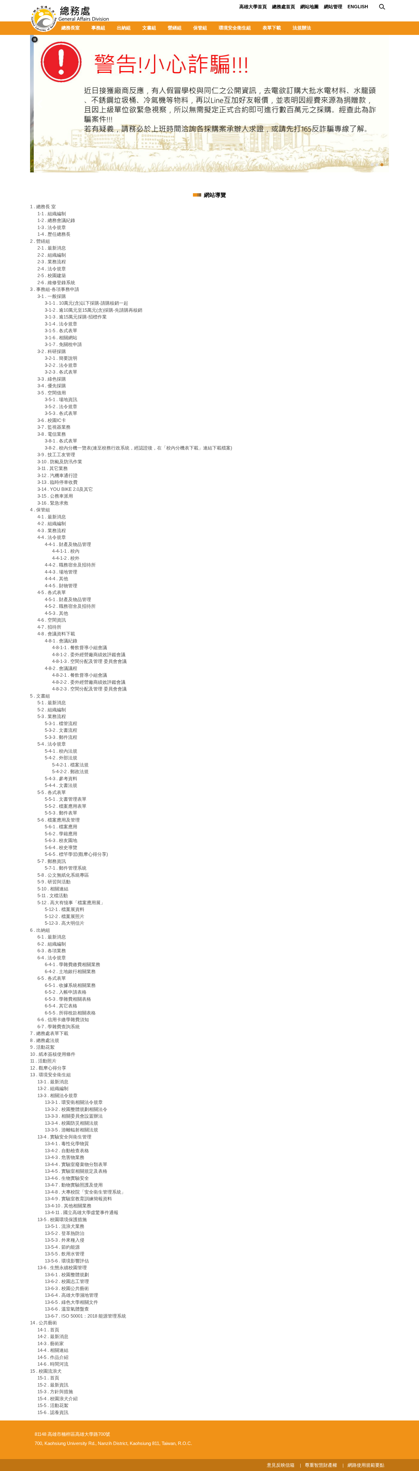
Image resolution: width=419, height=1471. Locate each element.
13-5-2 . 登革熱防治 (64, 1233)
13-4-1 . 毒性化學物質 (67, 1143)
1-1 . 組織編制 (51, 213)
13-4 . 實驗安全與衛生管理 (64, 1136)
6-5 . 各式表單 (51, 978)
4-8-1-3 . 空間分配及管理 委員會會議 (89, 661)
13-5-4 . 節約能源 (62, 1247)
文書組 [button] (149, 27)
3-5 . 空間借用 (51, 392)
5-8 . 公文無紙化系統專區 (63, 875)
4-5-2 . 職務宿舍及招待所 (70, 606)
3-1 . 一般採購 (51, 296)
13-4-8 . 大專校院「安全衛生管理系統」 (85, 1191)
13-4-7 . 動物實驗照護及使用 (74, 1184)
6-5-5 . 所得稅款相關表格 (70, 1012)
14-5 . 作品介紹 (52, 1357)
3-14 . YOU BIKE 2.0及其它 (65, 489)
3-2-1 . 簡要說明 (61, 358)
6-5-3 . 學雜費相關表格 (68, 999)
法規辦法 (302, 27)
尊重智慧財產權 (321, 1465)
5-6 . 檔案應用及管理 (58, 819)
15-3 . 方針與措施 (55, 1391)
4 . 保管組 (40, 509)
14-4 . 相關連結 (52, 1350)
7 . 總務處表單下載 (49, 1033)
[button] (35, 39)
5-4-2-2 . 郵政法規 (70, 771)
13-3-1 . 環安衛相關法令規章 (74, 1102)
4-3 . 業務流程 (51, 530)
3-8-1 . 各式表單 (61, 440)
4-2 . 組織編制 (51, 523)
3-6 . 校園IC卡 (51, 420)
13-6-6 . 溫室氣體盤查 (67, 1308)
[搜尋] (383, 7)
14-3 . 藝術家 (50, 1343)
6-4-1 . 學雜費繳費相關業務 (72, 964)
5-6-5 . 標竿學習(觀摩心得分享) (76, 854)
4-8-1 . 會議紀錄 (61, 640)
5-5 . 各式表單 (51, 792)
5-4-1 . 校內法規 (61, 751)
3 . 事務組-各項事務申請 (54, 289)
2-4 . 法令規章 (51, 268)
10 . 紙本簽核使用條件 (52, 1054)
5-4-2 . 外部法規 (61, 757)
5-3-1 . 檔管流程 (61, 723)
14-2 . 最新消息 (52, 1336)
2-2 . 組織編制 (51, 255)
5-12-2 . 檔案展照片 (64, 916)
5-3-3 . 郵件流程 (61, 737)
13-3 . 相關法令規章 (57, 1095)
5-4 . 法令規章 (51, 744)
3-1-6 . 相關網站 (61, 337)
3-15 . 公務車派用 (55, 495)
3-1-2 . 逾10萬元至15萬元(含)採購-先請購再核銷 (93, 310)
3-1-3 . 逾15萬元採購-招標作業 (76, 316)
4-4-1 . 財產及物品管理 (68, 544)
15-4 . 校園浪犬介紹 (57, 1398)
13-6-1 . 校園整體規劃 (67, 1274)
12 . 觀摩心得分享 (48, 1067)
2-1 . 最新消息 (51, 247)
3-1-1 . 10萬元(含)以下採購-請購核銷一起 (86, 303)
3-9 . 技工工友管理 (56, 454)
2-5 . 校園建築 (51, 275)
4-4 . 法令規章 (51, 537)
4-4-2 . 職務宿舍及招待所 (70, 564)
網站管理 (333, 6)
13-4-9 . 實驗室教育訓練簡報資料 (78, 1198)
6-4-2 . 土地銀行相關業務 (70, 971)
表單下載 (272, 27)
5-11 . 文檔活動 (52, 895)
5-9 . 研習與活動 (54, 881)
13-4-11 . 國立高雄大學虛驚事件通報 (81, 1212)
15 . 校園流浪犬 (46, 1371)
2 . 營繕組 (40, 241)
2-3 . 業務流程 (51, 261)
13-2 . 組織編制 (52, 1088)
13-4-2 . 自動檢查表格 (67, 1150)
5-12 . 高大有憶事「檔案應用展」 (71, 902)
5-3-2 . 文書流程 (61, 730)
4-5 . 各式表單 (51, 592)
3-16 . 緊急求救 (52, 503)
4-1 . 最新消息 (51, 516)
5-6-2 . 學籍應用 (61, 833)
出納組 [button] (124, 27)
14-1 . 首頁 (48, 1329)
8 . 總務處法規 (44, 1040)
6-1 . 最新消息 (51, 936)
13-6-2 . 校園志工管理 (67, 1281)
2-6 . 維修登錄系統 (56, 282)
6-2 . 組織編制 (51, 943)
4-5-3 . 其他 (56, 613)
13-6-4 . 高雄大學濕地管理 (71, 1295)
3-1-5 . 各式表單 (61, 330)
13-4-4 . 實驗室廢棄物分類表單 (76, 1164)
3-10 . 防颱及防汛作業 (59, 461)
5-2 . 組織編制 (51, 709)
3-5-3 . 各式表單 (61, 413)
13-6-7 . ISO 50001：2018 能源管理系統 (85, 1316)
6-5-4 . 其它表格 (61, 1005)
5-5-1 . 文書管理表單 (65, 799)
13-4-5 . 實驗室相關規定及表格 (76, 1171)
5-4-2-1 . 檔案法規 (70, 764)
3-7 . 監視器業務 (54, 427)
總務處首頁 (283, 6)
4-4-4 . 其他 (56, 578)
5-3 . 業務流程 (51, 716)
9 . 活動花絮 (42, 1047)
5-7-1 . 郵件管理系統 (65, 868)
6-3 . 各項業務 (51, 950)
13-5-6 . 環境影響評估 (67, 1260)
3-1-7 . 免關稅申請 (63, 344)
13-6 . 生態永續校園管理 (62, 1267)
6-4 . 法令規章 (51, 957)
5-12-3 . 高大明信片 (64, 923)
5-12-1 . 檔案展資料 (64, 909)
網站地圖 (309, 6)
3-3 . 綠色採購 (51, 379)
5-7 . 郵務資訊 (51, 861)
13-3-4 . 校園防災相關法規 (71, 1123)
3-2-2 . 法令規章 (61, 365)
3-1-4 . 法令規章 (61, 323)
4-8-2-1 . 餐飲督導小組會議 (79, 675)
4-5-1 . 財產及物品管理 (68, 599)
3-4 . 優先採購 (51, 385)
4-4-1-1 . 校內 (65, 551)
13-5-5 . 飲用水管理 (64, 1253)
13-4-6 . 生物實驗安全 (67, 1178)
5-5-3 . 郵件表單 (61, 812)
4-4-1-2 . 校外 (65, 558)
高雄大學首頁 (253, 6)
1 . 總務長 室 (43, 206)
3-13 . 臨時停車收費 (57, 482)
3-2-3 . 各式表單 (61, 371)
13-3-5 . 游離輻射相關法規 (71, 1129)
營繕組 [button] (175, 27)
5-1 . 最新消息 (51, 702)
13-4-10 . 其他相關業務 (68, 1205)
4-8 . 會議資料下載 (56, 633)
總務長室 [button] (70, 27)
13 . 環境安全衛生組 (50, 1074)
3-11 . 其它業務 (52, 468)
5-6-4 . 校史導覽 (61, 847)
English (358, 6)
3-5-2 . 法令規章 (61, 406)
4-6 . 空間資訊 (51, 620)
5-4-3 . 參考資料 (61, 778)
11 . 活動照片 (43, 1060)
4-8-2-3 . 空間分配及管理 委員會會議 (89, 688)
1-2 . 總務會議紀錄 (56, 220)
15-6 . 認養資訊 (52, 1412)
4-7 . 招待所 (49, 627)
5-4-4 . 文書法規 (61, 785)
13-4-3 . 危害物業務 (64, 1157)
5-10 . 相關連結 (52, 888)
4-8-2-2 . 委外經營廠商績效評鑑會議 (88, 682)
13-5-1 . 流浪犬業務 (64, 1226)
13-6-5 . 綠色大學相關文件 (71, 1302)
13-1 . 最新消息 (52, 1081)
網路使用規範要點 (366, 1465)
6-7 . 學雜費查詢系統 (58, 1026)
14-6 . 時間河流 (52, 1364)
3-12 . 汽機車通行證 (57, 475)
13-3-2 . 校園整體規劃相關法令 (76, 1109)
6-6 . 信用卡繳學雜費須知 (63, 1019)
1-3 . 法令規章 (51, 227)
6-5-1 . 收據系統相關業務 (70, 985)
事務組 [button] (98, 27)
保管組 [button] (200, 27)
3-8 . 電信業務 (51, 434)
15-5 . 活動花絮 (52, 1405)
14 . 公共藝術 (43, 1322)
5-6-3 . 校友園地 (61, 840)
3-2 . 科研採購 (51, 351)
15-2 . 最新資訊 (52, 1384)
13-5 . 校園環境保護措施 (62, 1219)
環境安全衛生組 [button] (235, 27)
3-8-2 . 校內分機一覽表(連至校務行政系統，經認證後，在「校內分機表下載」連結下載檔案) (138, 447)
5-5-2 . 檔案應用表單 (65, 806)
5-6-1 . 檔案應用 (61, 826)
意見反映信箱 (280, 1465)
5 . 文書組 (40, 695)
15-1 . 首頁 (48, 1377)
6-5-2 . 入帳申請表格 (65, 992)
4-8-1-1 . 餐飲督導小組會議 (79, 647)
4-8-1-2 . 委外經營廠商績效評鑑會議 (88, 654)
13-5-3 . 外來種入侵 (64, 1240)
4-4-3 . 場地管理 (61, 571)
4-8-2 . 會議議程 (61, 668)
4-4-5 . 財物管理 (61, 585)
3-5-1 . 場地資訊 (61, 399)
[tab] (372, 165)
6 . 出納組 (40, 930)
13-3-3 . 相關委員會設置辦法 (74, 1116)
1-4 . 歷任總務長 (54, 234)
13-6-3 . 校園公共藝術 (67, 1288)
